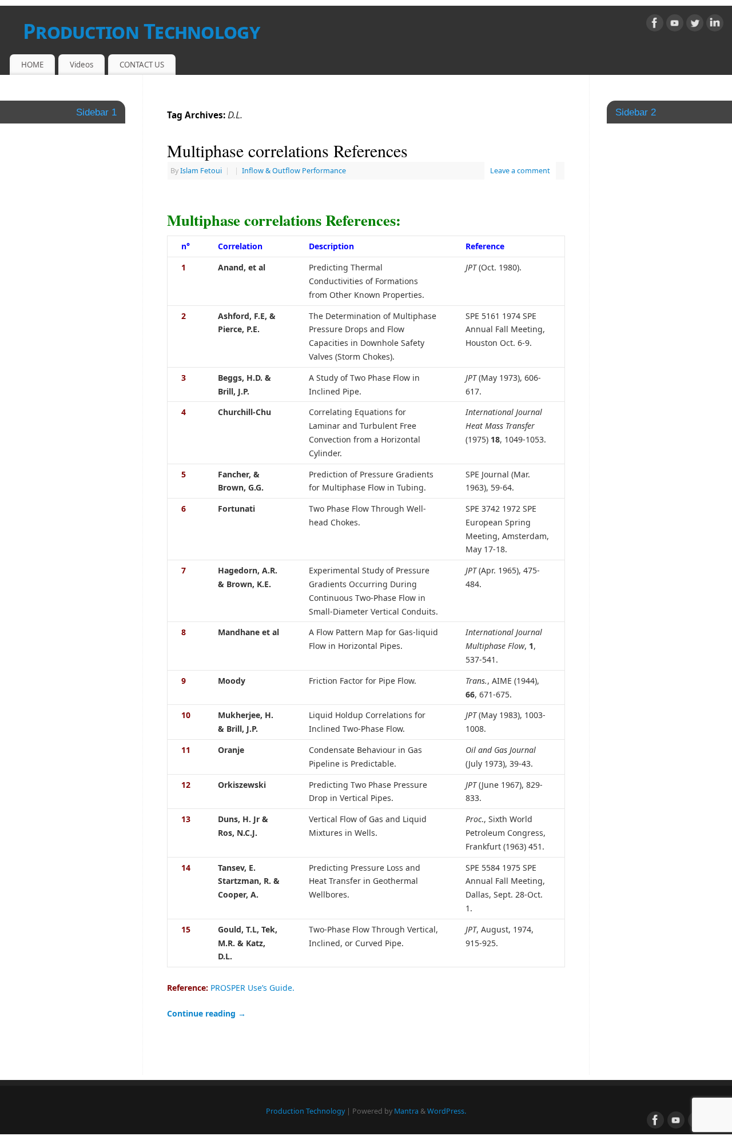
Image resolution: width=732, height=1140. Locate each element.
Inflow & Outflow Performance (294, 171)
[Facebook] (654, 24)
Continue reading (206, 1013)
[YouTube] (674, 24)
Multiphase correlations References (287, 150)
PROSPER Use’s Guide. (252, 987)
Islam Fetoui (201, 171)
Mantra (406, 1111)
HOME (32, 64)
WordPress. (446, 1111)
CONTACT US (142, 64)
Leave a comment (520, 171)
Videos (81, 64)
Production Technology (141, 31)
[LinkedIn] (714, 24)
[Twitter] (694, 24)
